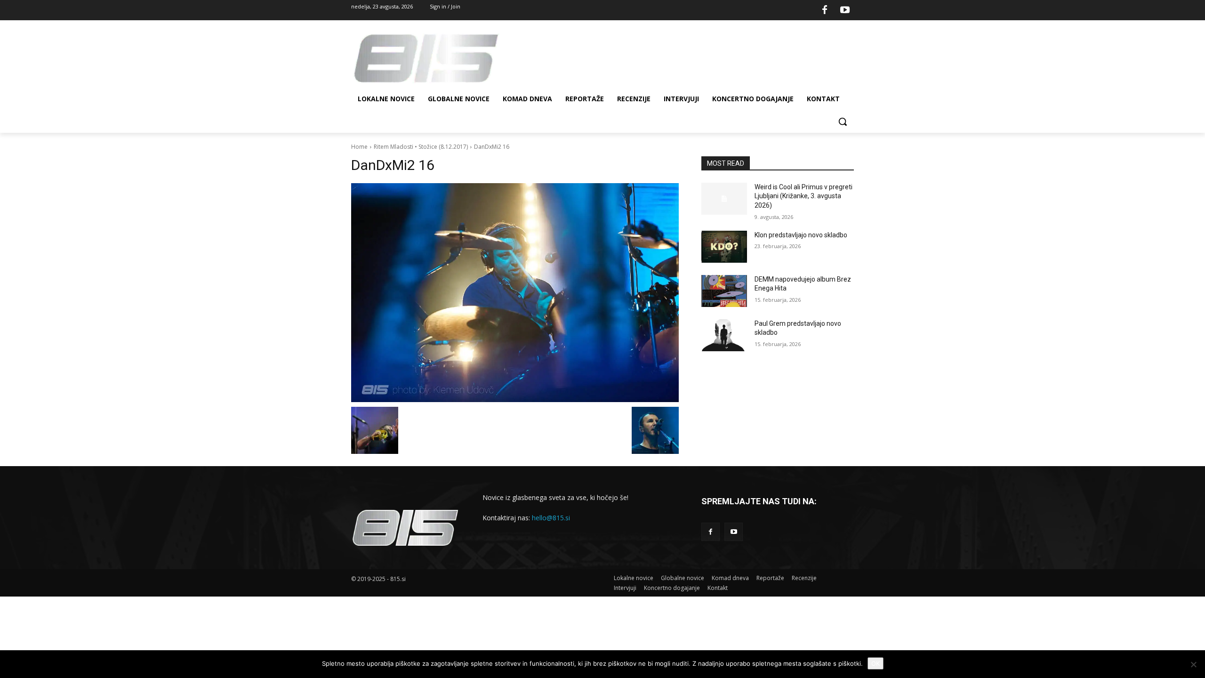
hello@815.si (551, 517)
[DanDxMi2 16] (515, 292)
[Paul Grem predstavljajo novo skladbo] (724, 335)
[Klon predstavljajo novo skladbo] (724, 247)
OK (875, 663)
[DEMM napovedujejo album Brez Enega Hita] (724, 291)
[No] (1193, 664)
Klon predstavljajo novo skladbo (801, 235)
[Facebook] (825, 10)
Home (359, 147)
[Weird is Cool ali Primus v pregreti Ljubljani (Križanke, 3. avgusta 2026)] (724, 199)
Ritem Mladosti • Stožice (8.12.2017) (421, 147)
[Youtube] (845, 10)
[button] (842, 121)
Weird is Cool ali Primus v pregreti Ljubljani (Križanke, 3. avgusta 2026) (803, 196)
